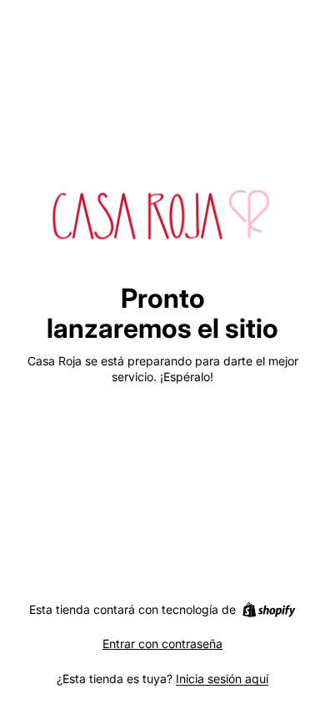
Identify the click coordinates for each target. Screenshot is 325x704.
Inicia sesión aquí (222, 678)
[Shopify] (268, 609)
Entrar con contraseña (162, 643)
